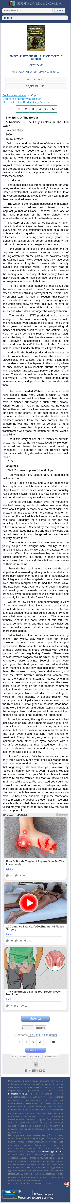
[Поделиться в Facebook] (26, 1070)
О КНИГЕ (34, 1056)
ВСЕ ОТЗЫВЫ (19, 1056)
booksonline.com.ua (17, 1094)
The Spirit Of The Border (42, 1035)
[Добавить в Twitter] (40, 1070)
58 (53, 109)
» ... (46, 109)
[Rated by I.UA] (25, 1194)
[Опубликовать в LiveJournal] (29, 1070)
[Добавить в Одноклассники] (37, 1070)
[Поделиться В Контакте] (44, 1070)
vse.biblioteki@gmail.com (49, 1151)
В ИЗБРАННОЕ (51, 1056)
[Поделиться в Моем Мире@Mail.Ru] (33, 1070)
